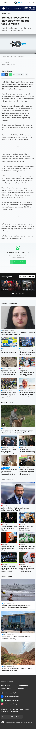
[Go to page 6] (20, 293)
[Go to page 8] (23, 293)
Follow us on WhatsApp (12, 700)
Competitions (23, 685)
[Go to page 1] (13, 293)
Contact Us (4, 711)
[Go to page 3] (16, 293)
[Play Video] (18, 44)
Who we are (4, 709)
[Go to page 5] (19, 293)
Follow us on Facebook (12, 696)
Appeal (21, 688)
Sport (10, 13)
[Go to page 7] (22, 293)
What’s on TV (6, 688)
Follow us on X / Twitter (12, 693)
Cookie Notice (13, 711)
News (4, 13)
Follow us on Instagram (12, 704)
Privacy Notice (24, 709)
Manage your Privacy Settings (11, 717)
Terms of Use (14, 709)
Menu (6, 3)
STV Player (5, 685)
